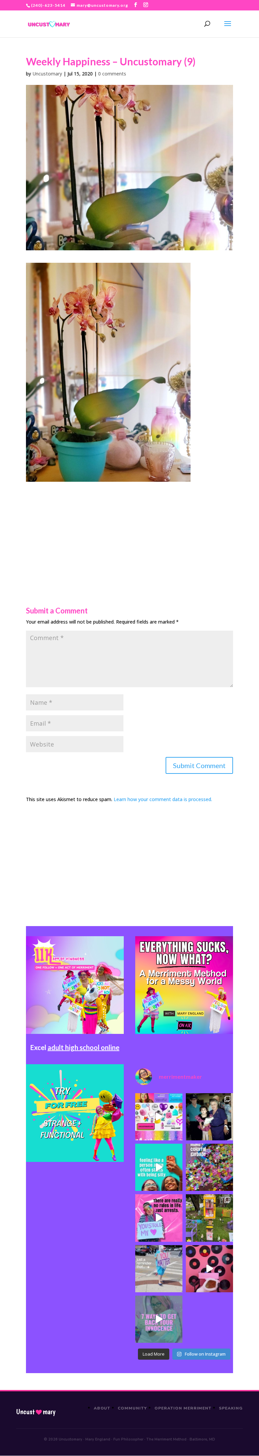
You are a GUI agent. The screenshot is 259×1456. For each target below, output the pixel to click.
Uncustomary (47, 73)
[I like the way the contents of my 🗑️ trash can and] (209, 1167)
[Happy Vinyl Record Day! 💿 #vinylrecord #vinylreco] (209, 1268)
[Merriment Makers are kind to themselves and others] (158, 1268)
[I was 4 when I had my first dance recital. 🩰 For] (209, 1116)
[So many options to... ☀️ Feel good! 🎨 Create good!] (158, 1116)
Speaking (231, 1408)
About (102, 1408)
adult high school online (83, 1047)
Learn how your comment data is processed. (163, 799)
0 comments (112, 73)
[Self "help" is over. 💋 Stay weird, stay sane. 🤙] (158, 1167)
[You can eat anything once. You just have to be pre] (158, 1217)
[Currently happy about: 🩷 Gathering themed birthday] (209, 1217)
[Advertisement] (129, 529)
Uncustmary (35, 1412)
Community (132, 1408)
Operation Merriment (182, 1408)
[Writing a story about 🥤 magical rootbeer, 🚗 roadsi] (158, 1319)
